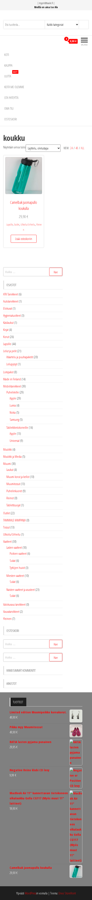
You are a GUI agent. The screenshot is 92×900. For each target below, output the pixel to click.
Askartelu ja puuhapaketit (19, 357)
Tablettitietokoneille (17, 427)
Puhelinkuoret (14, 491)
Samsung (14, 419)
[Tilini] (58, 41)
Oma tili (8, 108)
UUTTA (11, 74)
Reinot (10, 498)
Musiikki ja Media (12, 456)
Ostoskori (10, 119)
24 (71, 148)
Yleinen (7, 618)
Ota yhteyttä (11, 97)
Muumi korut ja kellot (17, 477)
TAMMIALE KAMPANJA (14, 520)
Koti (6, 54)
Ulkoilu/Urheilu (28, 224)
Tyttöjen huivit (17, 567)
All (82, 148)
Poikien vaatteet (18, 553)
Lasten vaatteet (14, 547)
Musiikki (7, 449)
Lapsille (9, 224)
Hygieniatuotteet (12, 315)
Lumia (13, 405)
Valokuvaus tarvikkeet (14, 604)
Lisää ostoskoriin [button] (23, 239)
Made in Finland (12, 379)
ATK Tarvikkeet (10, 294)
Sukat (12, 560)
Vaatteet (7, 541)
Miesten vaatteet (15, 575)
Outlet (16, 224)
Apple (13, 398)
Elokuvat (7, 308)
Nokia (13, 412)
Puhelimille (12, 392)
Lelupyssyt (11, 364)
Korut (6, 337)
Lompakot (8, 372)
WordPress (30, 893)
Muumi (7, 463)
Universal (14, 440)
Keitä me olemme (14, 87)
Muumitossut (13, 484)
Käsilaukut (8, 322)
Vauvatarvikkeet (11, 611)
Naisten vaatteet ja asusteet (20, 589)
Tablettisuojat (13, 505)
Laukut (9, 469)
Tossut (6, 527)
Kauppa (8, 65)
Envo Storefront (67, 893)
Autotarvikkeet (10, 301)
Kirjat (5, 329)
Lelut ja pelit (9, 351)
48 (77, 148)
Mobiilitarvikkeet (12, 386)
